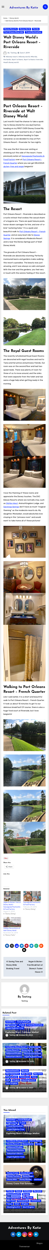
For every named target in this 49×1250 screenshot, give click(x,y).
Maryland (37, 1191)
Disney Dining (34, 1047)
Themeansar (24, 1246)
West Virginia (11, 1083)
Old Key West (12, 503)
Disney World (25, 29)
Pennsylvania (11, 1077)
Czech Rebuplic (23, 1022)
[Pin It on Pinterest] (5, 858)
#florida (34, 57)
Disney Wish (12, 1180)
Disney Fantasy (13, 1176)
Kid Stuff (37, 1180)
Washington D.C (28, 1080)
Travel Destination (33, 32)
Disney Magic (28, 1176)
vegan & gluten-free (14, 1028)
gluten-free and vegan (13, 166)
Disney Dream (26, 1173)
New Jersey (26, 1074)
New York (38, 1074)
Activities (10, 1022)
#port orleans (17, 60)
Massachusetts (12, 1071)
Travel (21, 1025)
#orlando (7, 60)
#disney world (24, 57)
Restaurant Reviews (32, 1053)
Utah (8, 1080)
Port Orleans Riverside (13, 32)
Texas (34, 1077)
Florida (36, 29)
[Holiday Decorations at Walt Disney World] (12, 922)
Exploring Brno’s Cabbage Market (22, 1032)
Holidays (27, 1191)
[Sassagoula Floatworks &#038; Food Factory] (32, 896)
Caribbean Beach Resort (16, 1047)
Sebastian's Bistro (14, 1057)
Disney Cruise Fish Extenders (20, 1184)
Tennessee (24, 1077)
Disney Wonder (25, 1180)
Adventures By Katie (23, 7)
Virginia (16, 1080)
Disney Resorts (10, 29)
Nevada (25, 1071)
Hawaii (18, 1191)
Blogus (40, 1243)
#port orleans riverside (33, 60)
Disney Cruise (12, 1173)
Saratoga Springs (11, 507)
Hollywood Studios (14, 1053)
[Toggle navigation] (3, 6)
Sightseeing (11, 1025)
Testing (13, 53)
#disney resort (12, 57)
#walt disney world (11, 62)
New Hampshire (12, 1074)
